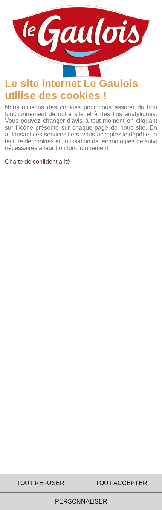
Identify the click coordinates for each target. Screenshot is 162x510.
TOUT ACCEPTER (121, 483)
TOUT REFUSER (40, 483)
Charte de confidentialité (37, 161)
